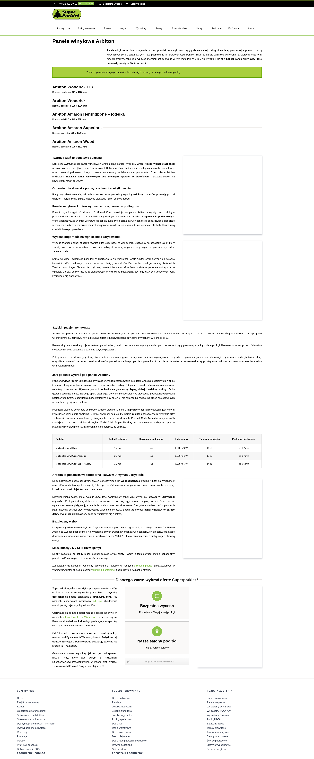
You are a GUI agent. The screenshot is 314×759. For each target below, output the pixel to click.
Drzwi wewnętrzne (217, 749)
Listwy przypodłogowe (219, 744)
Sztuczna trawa (215, 723)
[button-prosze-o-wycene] (224, 70)
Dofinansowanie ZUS (28, 749)
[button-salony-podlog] (197, 70)
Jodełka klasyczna (122, 706)
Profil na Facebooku (27, 744)
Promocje (22, 736)
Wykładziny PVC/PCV (219, 710)
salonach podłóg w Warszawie (79, 617)
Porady (21, 740)
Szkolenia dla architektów (30, 715)
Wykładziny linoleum (218, 715)
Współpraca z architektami (31, 710)
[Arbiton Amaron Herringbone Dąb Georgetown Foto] (155, 282)
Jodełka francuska (122, 710)
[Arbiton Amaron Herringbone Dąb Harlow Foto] (113, 282)
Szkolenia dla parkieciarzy (31, 719)
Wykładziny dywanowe (219, 706)
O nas (20, 698)
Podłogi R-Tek (214, 719)
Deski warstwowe (121, 727)
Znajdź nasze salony (28, 702)
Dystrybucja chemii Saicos (31, 727)
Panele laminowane (217, 698)
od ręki (97, 601)
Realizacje (22, 732)
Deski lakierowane (122, 732)
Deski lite (117, 723)
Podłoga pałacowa (121, 719)
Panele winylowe (216, 702)
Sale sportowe (119, 749)
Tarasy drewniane (216, 727)
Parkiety (116, 702)
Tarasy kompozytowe (218, 732)
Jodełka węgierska (122, 715)
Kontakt (21, 706)
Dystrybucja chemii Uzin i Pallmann (36, 723)
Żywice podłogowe (217, 740)
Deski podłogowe (121, 698)
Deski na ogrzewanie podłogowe (129, 740)
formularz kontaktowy (103, 569)
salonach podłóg (143, 565)
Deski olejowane (121, 736)
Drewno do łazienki (122, 744)
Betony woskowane (217, 736)
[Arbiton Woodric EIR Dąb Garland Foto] (71, 282)
